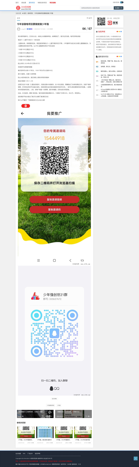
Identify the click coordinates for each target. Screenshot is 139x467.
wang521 (26, 29)
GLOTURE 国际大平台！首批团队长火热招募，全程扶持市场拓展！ (111, 95)
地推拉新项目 (42, 3)
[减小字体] (87, 18)
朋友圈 (23, 3)
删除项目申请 (56, 464)
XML (24, 453)
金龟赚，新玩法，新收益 (108, 66)
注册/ (114, 2)
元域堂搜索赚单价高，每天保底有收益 (111, 85)
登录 (117, 2)
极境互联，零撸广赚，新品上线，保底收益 (111, 62)
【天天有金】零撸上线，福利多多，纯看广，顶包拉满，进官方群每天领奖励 (111, 82)
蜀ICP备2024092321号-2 (22, 464)
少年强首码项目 (50, 405)
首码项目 (32, 3)
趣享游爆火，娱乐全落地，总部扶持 (111, 71)
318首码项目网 (33, 458)
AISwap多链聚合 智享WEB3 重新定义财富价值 (111, 90)
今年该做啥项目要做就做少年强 (44, 13)
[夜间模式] (121, 2)
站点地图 (18, 453)
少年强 (58, 405)
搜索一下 (119, 8)
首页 (17, 3)
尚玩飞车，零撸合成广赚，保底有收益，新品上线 (111, 76)
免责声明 (37, 453)
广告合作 (30, 453)
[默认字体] (89, 18)
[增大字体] (91, 18)
